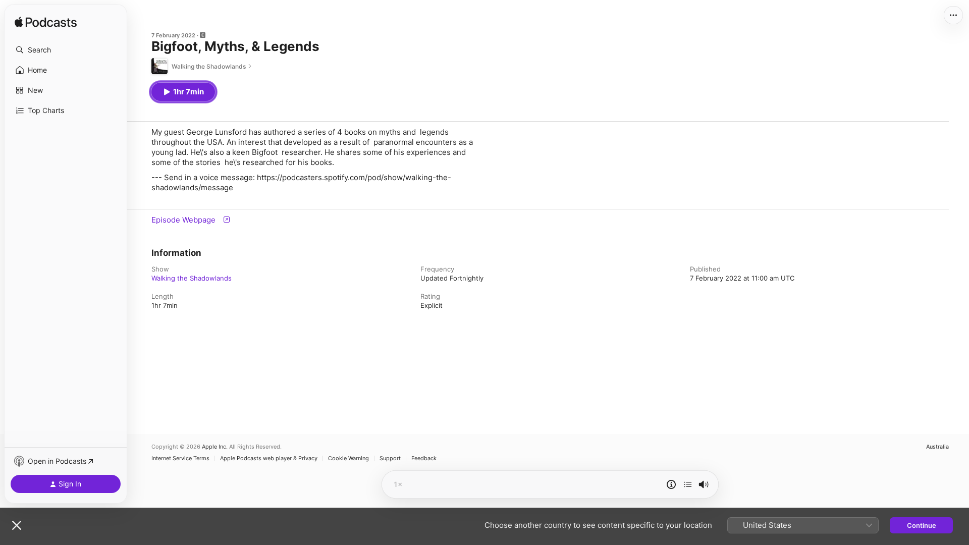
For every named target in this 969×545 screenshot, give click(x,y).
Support (390, 458)
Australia (937, 447)
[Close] (16, 525)
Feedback (424, 458)
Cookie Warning (348, 458)
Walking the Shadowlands (191, 278)
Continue (921, 525)
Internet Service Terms (180, 458)
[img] (46, 23)
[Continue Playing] (688, 484)
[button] (65, 50)
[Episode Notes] (671, 484)
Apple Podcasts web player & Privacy (268, 458)
